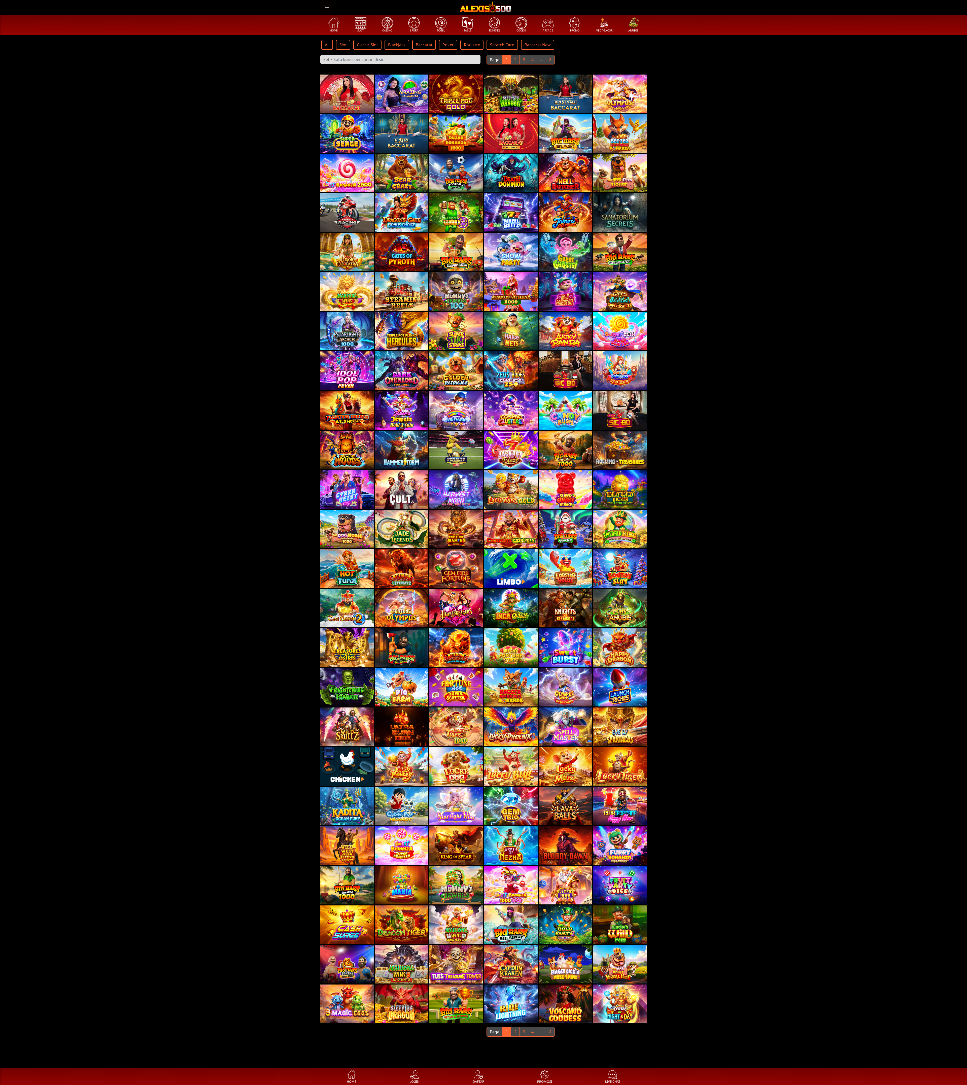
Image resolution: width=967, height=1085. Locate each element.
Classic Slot (367, 45)
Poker (448, 45)
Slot (343, 45)
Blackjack (397, 45)
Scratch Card (502, 45)
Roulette (472, 45)
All (327, 45)
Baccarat (424, 45)
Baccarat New (538, 45)
